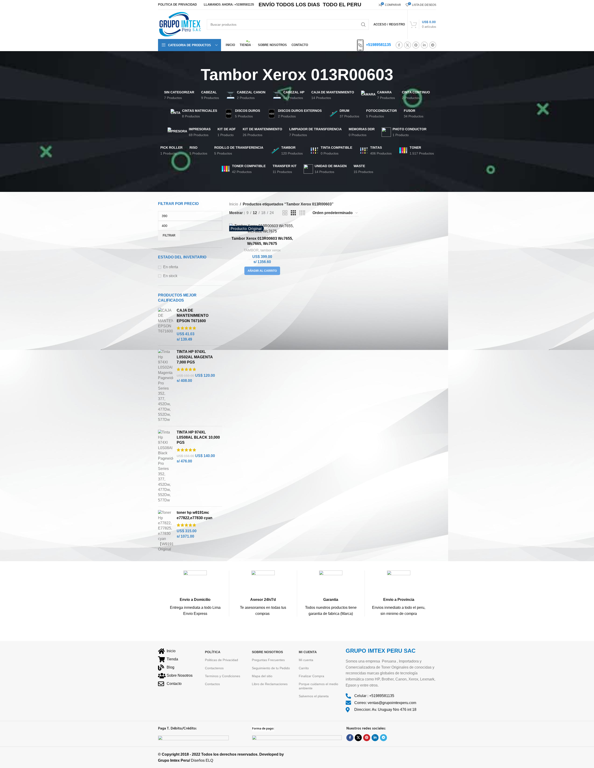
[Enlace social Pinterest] (415, 45)
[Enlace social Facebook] (399, 45)
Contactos (212, 684)
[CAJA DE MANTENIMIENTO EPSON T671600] (165, 325)
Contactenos (214, 668)
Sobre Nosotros (267, 652)
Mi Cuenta (308, 652)
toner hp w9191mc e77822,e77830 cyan (194, 515)
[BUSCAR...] (363, 24)
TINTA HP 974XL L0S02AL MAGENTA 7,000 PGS (195, 357)
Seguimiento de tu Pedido (271, 668)
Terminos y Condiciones (222, 676)
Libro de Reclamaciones (270, 684)
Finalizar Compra (311, 676)
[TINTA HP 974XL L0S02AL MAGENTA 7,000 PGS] (165, 385)
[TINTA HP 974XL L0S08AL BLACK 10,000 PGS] (165, 466)
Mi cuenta (306, 660)
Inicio (233, 204)
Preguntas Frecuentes (268, 660)
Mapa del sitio (262, 676)
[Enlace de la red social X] (407, 45)
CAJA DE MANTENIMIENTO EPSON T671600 (192, 315)
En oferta (170, 267)
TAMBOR (251, 250)
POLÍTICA (212, 652)
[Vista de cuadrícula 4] (302, 213)
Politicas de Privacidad (221, 660)
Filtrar (169, 235)
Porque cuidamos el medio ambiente (318, 686)
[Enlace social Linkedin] (424, 45)
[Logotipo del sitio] (180, 24)
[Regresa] (195, 74)
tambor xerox (270, 250)
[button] (262, 271)
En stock (170, 276)
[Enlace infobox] (195, 594)
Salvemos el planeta (314, 696)
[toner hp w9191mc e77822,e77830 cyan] (165, 531)
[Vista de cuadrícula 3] (293, 213)
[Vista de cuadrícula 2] (285, 213)
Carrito (304, 668)
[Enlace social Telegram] (432, 45)
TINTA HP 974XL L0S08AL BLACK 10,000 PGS (198, 437)
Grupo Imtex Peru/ (174, 760)
